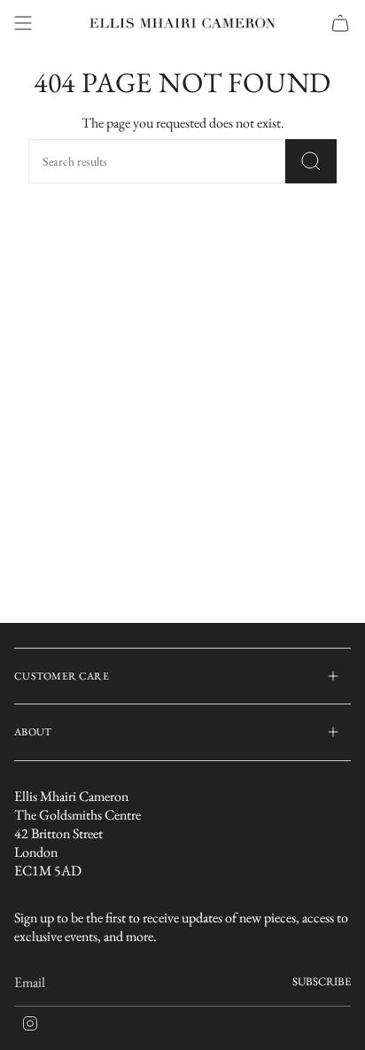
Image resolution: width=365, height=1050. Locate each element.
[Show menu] (23, 23)
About (33, 732)
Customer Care (61, 676)
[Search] (311, 161)
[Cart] (340, 23)
